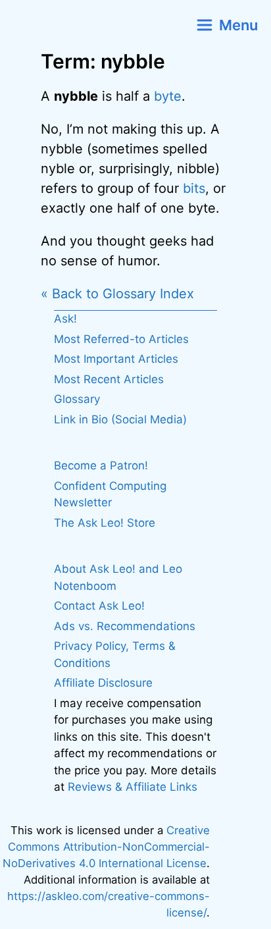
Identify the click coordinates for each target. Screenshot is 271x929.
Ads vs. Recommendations (124, 626)
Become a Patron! (101, 465)
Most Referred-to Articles (121, 339)
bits (194, 188)
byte (168, 96)
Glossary (77, 399)
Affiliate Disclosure (103, 682)
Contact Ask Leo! (99, 605)
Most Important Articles (116, 358)
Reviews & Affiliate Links (132, 786)
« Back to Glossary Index (117, 294)
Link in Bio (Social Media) (120, 419)
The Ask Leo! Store (104, 522)
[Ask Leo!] (68, 24)
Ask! (65, 318)
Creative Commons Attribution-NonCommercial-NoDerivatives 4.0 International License (106, 847)
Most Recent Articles (109, 379)
